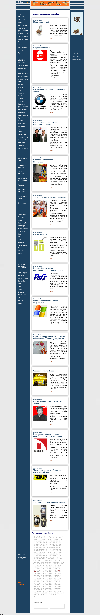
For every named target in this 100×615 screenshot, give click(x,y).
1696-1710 (44, 580)
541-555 (52, 547)
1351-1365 (57, 568)
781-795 (39, 554)
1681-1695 (36, 580)
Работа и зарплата (76, 59)
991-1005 (42, 559)
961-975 (58, 557)
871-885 (48, 555)
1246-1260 (57, 565)
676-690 (52, 550)
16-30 (39, 536)
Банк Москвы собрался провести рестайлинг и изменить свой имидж (47, 435)
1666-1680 (57, 578)
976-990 (35, 559)
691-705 (58, 550)
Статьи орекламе (21, 61)
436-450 (35, 546)
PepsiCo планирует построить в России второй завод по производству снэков (49, 338)
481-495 (55, 546)
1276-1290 (44, 567)
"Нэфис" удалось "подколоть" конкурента (49, 197)
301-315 (35, 542)
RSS (19, 583)
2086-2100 (57, 591)
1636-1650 (40, 578)
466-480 (48, 546)
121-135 (45, 537)
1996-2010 (36, 589)
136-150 (52, 537)
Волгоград (21, 250)
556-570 (58, 547)
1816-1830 (52, 583)
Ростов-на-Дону (22, 245)
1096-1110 (40, 562)
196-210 (48, 539)
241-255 (39, 541)
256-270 (45, 541)
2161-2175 (36, 594)
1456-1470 (57, 572)
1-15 (34, 536)
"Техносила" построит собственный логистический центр (47, 471)
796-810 (45, 554)
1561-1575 (57, 575)
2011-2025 (44, 589)
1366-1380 (36, 570)
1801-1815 (44, 583)
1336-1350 (48, 568)
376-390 (39, 544)
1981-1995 (57, 588)
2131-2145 (52, 593)
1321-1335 (40, 568)
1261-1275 (36, 567)
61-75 (53, 536)
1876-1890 (57, 585)
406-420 (52, 544)
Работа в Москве (77, 53)
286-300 (58, 541)
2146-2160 (60, 593)
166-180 (35, 539)
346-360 (55, 542)
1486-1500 (44, 573)
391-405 (45, 544)
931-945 (45, 557)
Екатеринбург (22, 231)
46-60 (48, 536)
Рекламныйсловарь (22, 159)
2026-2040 (52, 589)
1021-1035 (58, 559)
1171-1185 (48, 563)
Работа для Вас (77, 56)
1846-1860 (40, 585)
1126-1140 (56, 562)
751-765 (55, 552)
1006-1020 (50, 559)
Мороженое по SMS (41, 22)
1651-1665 (48, 578)
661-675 (45, 550)
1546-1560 (48, 575)
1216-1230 (40, 565)
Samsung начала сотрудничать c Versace (49, 503)
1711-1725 (52, 580)
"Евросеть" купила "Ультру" (44, 371)
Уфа (19, 248)
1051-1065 (44, 560)
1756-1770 (48, 581)
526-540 (45, 547)
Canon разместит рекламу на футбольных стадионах (45, 123)
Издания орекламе (22, 166)
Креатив (21, 185)
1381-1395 (44, 570)
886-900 (55, 555)
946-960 (52, 557)
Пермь (19, 253)
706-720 (35, 552)
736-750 (48, 552)
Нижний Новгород (23, 228)
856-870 (42, 555)
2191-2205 (52, 594)
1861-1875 (48, 585)
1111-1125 (48, 562)
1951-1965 (40, 588)
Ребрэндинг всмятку (41, 48)
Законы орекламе (21, 191)
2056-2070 (40, 591)
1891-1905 (36, 586)
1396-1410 (52, 570)
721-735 (42, 552)
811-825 (52, 554)
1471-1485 (36, 573)
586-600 (42, 549)
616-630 (55, 549)
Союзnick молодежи (41, 234)
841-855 (35, 555)
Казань (20, 239)
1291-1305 (52, 567)
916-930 (39, 557)
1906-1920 (44, 586)
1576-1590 (36, 576)
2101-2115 (36, 593)
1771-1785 (57, 581)
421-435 (58, 544)
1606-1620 (52, 576)
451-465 (42, 546)
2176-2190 (44, 594)
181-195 (42, 539)
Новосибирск (21, 226)
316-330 (42, 542)
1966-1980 (48, 588)
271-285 (52, 541)
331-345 (48, 542)
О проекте (22, 203)
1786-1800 (36, 583)
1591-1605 (44, 576)
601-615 (48, 549)
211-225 (55, 539)
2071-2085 (48, 591)
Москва (20, 220)
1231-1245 (48, 565)
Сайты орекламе (21, 173)
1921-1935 (52, 586)
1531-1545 (40, 575)
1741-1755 (40, 581)
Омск (19, 237)
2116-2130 (44, 593)
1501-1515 (52, 573)
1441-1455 (48, 572)
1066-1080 (52, 560)
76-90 (58, 536)
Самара (20, 234)
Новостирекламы (21, 15)
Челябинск (21, 242)
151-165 (58, 537)
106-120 (39, 537)
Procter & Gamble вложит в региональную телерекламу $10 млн (48, 269)
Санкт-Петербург (22, 223)
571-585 (35, 549)
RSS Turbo (21, 584)
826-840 (58, 554)
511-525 (39, 547)
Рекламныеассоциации (22, 179)
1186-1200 (56, 563)
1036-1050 (36, 560)
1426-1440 (40, 572)
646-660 (39, 550)
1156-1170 (40, 563)
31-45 (44, 536)
